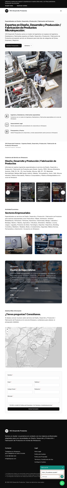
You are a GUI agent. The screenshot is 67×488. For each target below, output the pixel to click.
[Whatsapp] (62, 483)
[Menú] (61, 11)
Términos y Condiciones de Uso (43, 405)
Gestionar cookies (22, 5)
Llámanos (27, 45)
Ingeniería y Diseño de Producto (11, 188)
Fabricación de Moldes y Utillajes (43, 188)
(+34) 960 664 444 (10, 456)
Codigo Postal (12, 389)
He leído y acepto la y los (31, 405)
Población (37, 389)
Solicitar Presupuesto (12, 45)
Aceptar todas (9, 5)
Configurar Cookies (40, 462)
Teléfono (37, 382)
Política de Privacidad (26, 405)
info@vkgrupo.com (10, 458)
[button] (63, 192)
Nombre (10, 375)
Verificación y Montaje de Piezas (27, 188)
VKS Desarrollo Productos (18, 11)
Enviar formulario (33, 409)
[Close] (62, 468)
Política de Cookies (40, 454)
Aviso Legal (37, 451)
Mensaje (10, 396)
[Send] (62, 476)
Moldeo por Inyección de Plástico (57, 188)
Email (9, 382)
